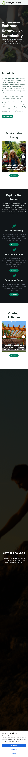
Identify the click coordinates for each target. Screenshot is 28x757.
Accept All (14, 745)
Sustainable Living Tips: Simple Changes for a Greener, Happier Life (14, 167)
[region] (14, 744)
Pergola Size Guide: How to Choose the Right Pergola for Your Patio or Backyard (14, 347)
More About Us (7, 116)
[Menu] (25, 2)
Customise (14, 749)
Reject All (14, 753)
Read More (14, 175)
